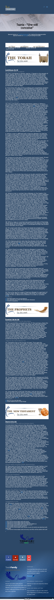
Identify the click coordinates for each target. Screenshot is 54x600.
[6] (19, 509)
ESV (7, 296)
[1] (17, 97)
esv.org (25, 35)
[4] (11, 504)
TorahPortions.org (23, 34)
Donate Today (10, 9)
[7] (28, 516)
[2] (34, 106)
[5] (42, 508)
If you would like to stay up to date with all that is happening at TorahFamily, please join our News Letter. (38, 592)
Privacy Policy (27, 599)
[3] (19, 243)
